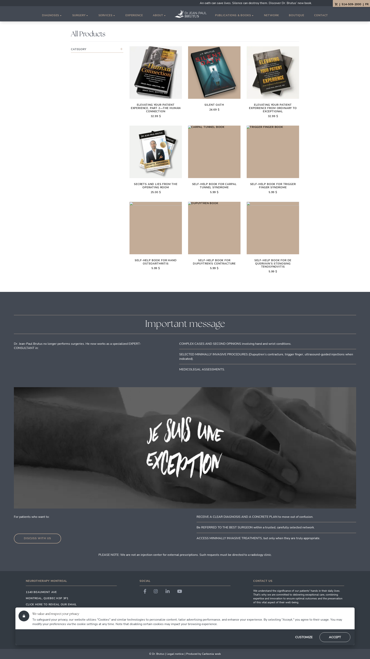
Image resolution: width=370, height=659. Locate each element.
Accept (335, 637)
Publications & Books (233, 15)
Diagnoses (50, 15)
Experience (134, 15)
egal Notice (176, 654)
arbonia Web (212, 654)
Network (271, 15)
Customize (304, 637)
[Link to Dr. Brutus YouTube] (179, 591)
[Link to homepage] (190, 13)
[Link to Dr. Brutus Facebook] (145, 591)
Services (105, 15)
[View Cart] (336, 4)
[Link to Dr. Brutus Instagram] (155, 591)
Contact (321, 15)
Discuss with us (37, 538)
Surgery (79, 15)
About (158, 15)
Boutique (296, 15)
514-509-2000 (351, 4)
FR (366, 4)
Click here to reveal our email (51, 604)
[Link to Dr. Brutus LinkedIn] (168, 591)
